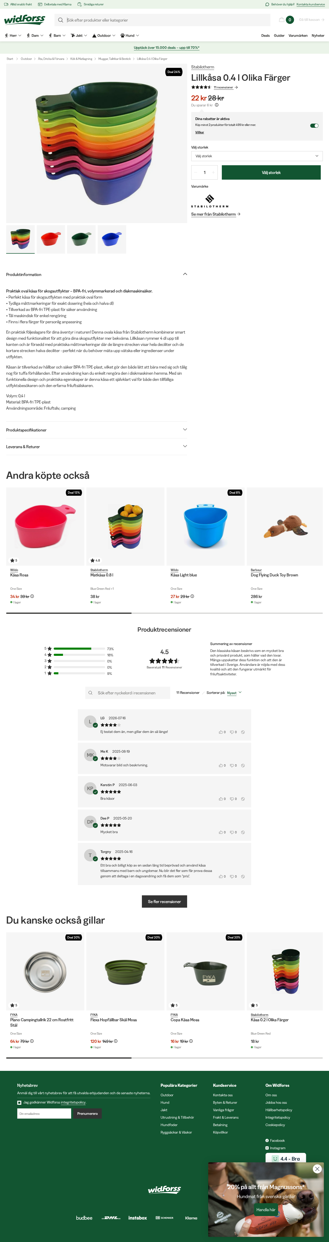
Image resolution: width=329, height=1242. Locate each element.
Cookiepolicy (275, 1125)
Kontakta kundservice (311, 4)
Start (10, 59)
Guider (279, 35)
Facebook (277, 1140)
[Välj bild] (20, 239)
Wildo (14, 570)
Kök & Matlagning (81, 59)
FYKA (13, 1015)
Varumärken (298, 35)
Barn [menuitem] (57, 35)
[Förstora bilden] (96, 143)
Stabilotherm (202, 66)
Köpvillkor (220, 1132)
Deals (265, 35)
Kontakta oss (223, 1095)
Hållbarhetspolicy (279, 1110)
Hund (165, 1102)
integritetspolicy (73, 1102)
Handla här (266, 1209)
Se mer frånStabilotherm (213, 214)
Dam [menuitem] (35, 35)
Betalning (220, 1125)
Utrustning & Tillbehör (177, 1117)
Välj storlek (271, 172)
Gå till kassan (309, 19)
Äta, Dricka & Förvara (51, 59)
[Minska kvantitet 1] (195, 172)
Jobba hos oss (276, 1102)
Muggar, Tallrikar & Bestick (114, 59)
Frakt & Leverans (226, 1117)
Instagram (278, 1148)
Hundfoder (169, 1125)
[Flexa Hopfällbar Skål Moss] (125, 971)
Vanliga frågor (223, 1110)
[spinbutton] (204, 172)
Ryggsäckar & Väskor (176, 1132)
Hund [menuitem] (130, 35)
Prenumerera (87, 1113)
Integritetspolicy (278, 1117)
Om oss (271, 1095)
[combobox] (257, 156)
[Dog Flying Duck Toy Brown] (286, 526)
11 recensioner (223, 87)
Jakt (164, 1110)
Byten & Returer (225, 1102)
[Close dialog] (317, 1168)
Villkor (199, 132)
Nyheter (318, 35)
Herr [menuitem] (13, 35)
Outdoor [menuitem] (104, 35)
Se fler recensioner (164, 901)
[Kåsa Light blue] (206, 526)
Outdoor (26, 59)
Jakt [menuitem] (79, 35)
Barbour (256, 570)
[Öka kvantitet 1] (213, 172)
